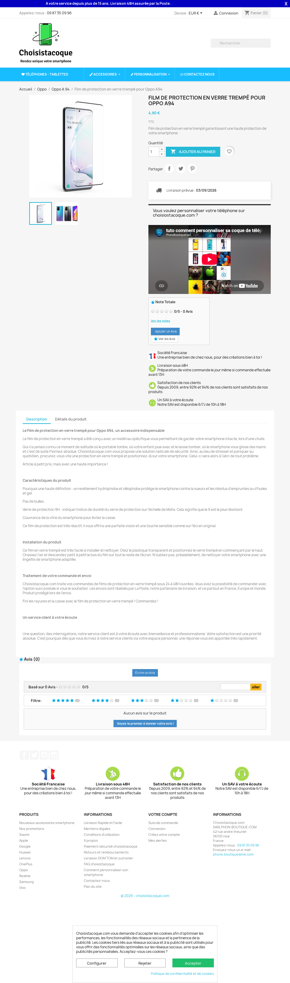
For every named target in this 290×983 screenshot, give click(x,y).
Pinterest (192, 168)
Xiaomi (24, 834)
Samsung (26, 882)
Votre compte (162, 814)
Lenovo (25, 858)
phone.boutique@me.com (233, 854)
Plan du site (93, 886)
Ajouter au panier (193, 151)
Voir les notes (160, 321)
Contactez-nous (97, 880)
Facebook (24, 755)
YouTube (44, 755)
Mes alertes (157, 840)
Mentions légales (97, 829)
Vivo (22, 887)
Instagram (54, 755)
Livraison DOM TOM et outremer (108, 858)
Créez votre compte (164, 834)
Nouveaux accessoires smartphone (47, 823)
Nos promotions (31, 829)
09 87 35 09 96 (59, 12)
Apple (23, 840)
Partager (169, 168)
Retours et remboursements (106, 852)
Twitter (34, 755)
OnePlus (25, 864)
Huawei (25, 852)
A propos (91, 840)
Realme (25, 876)
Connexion (157, 829)
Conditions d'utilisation (102, 834)
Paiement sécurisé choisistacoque (111, 846)
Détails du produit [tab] (71, 419)
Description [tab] (36, 419)
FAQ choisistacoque (99, 864)
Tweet (180, 168)
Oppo (23, 870)
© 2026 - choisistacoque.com (145, 895)
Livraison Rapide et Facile (103, 823)
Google (25, 846)
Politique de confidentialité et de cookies (182, 973)
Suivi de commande (163, 823)
